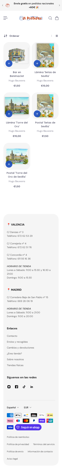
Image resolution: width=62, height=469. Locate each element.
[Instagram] (9, 387)
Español (11, 407)
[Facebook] (16, 387)
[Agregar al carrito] (9, 63)
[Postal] (45, 105)
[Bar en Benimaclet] (16, 55)
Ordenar (14, 35)
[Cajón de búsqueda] (50, 18)
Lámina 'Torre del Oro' (17, 124)
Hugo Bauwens (17, 80)
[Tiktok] (24, 387)
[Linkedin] (31, 387)
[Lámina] (45, 55)
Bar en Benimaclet (17, 74)
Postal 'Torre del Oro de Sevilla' (17, 174)
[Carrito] (56, 18)
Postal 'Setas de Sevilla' (45, 124)
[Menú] (5, 18)
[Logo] (31, 18)
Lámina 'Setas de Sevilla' (45, 74)
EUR (26, 407)
